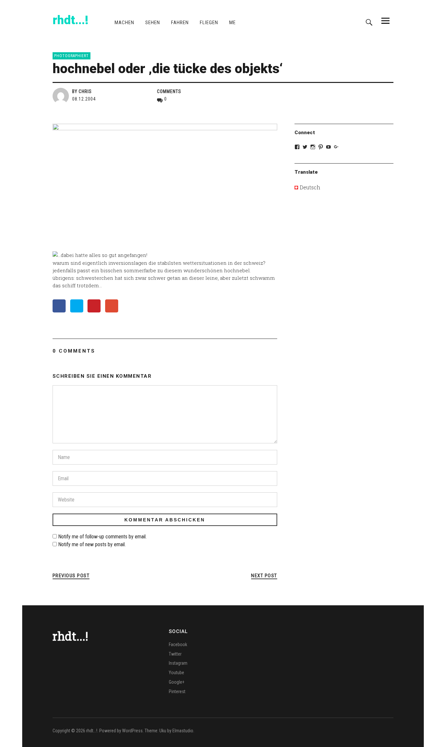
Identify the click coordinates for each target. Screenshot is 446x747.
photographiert (71, 56)
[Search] (369, 20)
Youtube (176, 672)
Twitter (175, 654)
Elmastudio (182, 730)
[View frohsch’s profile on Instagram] (312, 147)
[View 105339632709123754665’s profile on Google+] (336, 147)
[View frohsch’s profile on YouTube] (328, 147)
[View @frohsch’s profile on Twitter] (305, 147)
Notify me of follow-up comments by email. (102, 536)
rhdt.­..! (70, 20)
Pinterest (177, 691)
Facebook (178, 644)
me (232, 22)
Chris (85, 91)
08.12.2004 (84, 99)
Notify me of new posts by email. (92, 544)
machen (124, 22)
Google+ (176, 682)
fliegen (209, 22)
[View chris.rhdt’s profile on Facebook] (297, 147)
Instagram (178, 663)
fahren (180, 22)
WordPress (132, 730)
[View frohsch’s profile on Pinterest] (320, 147)
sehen (152, 22)
